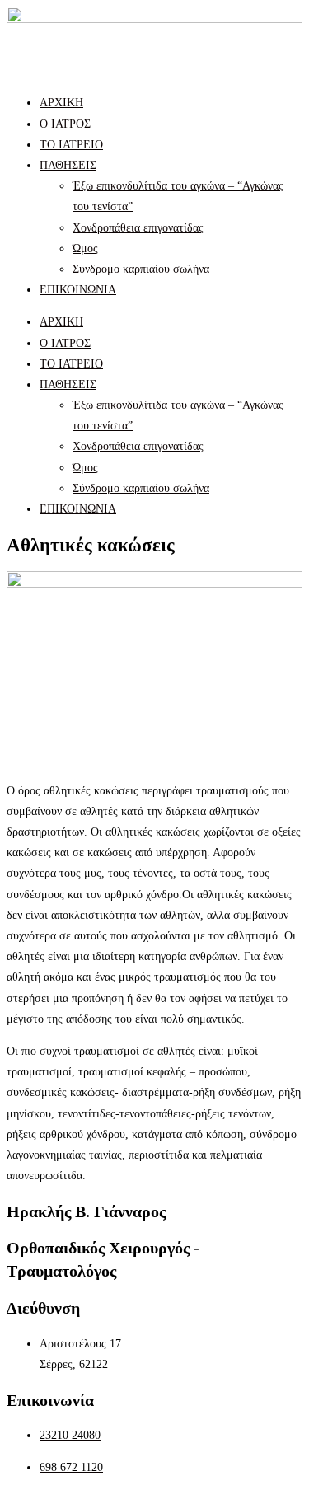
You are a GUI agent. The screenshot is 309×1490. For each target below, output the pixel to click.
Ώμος (85, 248)
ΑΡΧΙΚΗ (61, 102)
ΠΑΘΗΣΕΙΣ (68, 165)
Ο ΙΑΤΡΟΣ (65, 124)
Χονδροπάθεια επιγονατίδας (138, 228)
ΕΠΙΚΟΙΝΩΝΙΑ (78, 289)
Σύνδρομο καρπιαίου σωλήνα (141, 269)
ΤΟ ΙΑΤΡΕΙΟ (71, 144)
